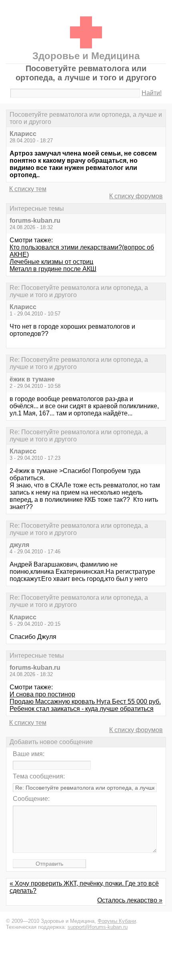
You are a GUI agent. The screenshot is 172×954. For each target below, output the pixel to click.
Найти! (152, 93)
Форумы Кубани (117, 921)
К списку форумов (136, 196)
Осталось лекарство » (129, 900)
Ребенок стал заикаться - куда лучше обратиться (82, 708)
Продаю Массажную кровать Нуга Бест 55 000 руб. (85, 701)
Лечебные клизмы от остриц (51, 261)
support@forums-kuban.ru (98, 927)
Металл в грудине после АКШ (53, 268)
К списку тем (27, 189)
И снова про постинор (42, 694)
